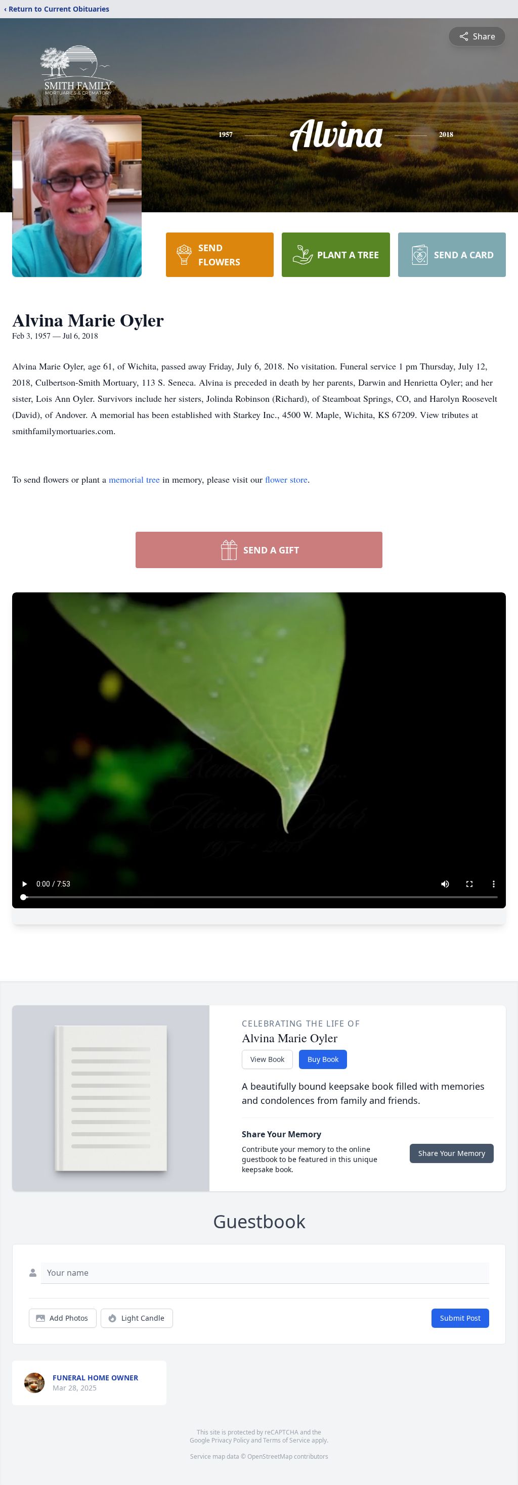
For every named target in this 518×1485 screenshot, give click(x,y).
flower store (286, 479)
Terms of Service (286, 1440)
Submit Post (460, 1318)
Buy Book (323, 1059)
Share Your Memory (451, 1153)
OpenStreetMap (269, 1456)
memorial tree (134, 479)
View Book (267, 1059)
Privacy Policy (230, 1440)
